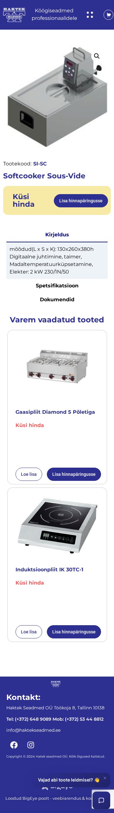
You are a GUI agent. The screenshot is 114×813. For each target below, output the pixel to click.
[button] (97, 56)
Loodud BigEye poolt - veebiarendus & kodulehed (57, 798)
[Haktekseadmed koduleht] (14, 15)
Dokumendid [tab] (57, 300)
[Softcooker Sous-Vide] (57, 96)
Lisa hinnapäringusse (81, 200)
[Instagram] (30, 744)
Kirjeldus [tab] (57, 235)
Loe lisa (29, 474)
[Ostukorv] (105, 14)
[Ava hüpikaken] (90, 15)
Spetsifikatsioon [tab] (57, 286)
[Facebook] (14, 744)
